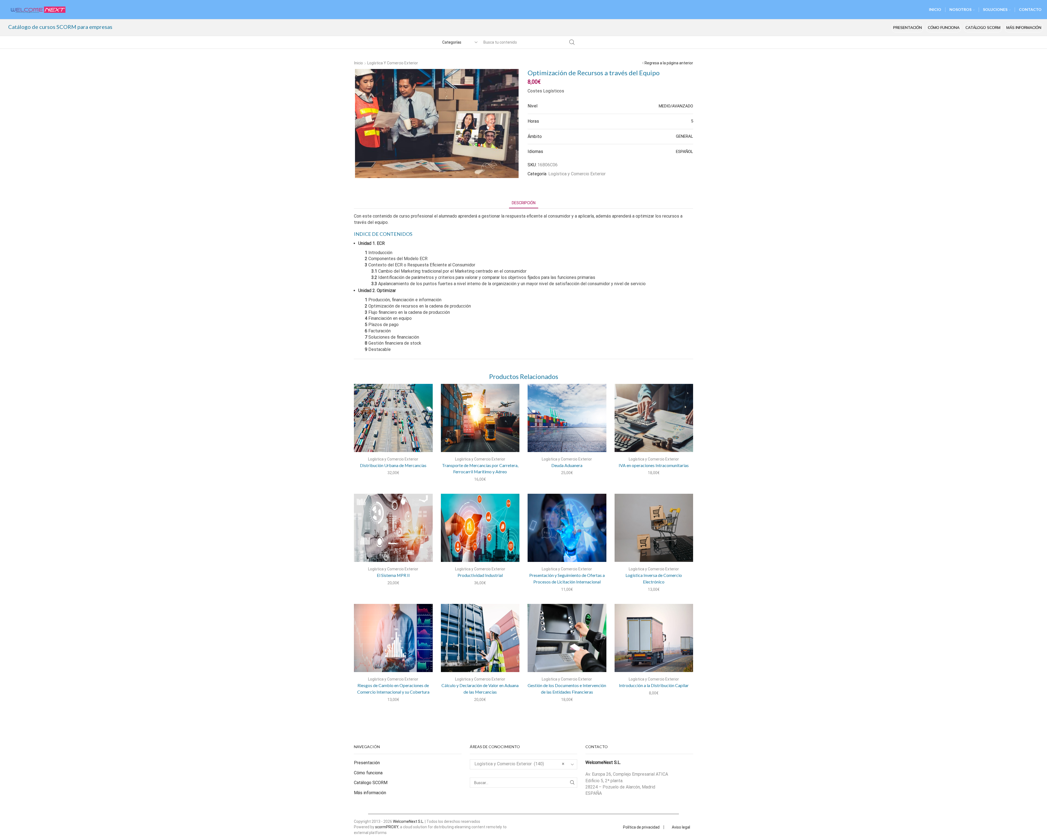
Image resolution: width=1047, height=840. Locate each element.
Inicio (358, 63)
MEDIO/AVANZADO (676, 106)
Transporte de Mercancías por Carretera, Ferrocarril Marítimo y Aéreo (480, 468)
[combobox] (523, 764)
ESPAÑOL (684, 151)
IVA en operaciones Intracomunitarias (654, 465)
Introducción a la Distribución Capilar (654, 685)
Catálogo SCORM (982, 27)
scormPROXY (386, 827)
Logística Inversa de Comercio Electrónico (653, 578)
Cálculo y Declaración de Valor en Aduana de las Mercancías (480, 688)
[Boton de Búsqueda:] (571, 42)
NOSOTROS (960, 9)
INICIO (935, 9)
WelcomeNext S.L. (408, 821)
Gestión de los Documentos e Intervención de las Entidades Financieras (567, 688)
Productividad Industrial (480, 575)
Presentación (907, 27)
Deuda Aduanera (566, 465)
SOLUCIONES (995, 9)
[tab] (523, 203)
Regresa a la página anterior (669, 63)
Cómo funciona (943, 27)
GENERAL (684, 136)
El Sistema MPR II (393, 575)
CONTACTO (1030, 9)
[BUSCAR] (572, 783)
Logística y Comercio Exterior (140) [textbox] (519, 763)
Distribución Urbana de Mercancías (393, 465)
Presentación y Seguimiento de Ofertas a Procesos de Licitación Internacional (567, 578)
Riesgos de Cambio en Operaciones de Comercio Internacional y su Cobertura (393, 688)
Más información (1023, 27)
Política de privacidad (641, 827)
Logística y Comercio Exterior (392, 63)
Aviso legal (681, 827)
